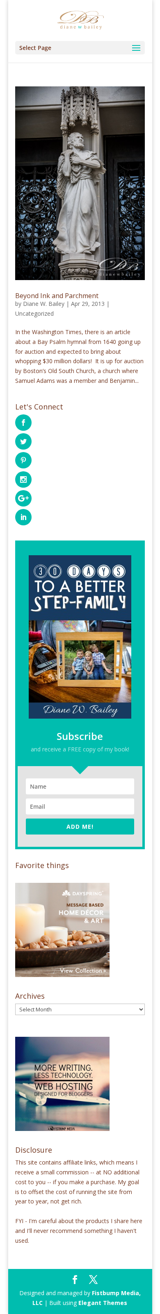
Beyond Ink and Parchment (56, 295)
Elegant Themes (102, 1303)
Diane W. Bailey (43, 304)
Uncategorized (34, 313)
